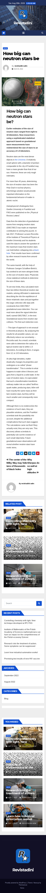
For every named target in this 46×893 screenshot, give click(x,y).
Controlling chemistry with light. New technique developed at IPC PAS (22, 525)
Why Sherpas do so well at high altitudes (33, 466)
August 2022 (9, 682)
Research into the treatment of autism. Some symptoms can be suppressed (22, 580)
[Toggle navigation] (23, 33)
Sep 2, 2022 (12, 746)
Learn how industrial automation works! (21, 652)
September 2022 (11, 676)
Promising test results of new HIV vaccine (22, 659)
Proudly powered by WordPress (16, 883)
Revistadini (23, 23)
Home (22, 888)
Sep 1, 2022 (12, 798)
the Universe (20, 160)
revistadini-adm (21, 66)
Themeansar (23, 885)
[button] (42, 33)
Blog (5, 48)
